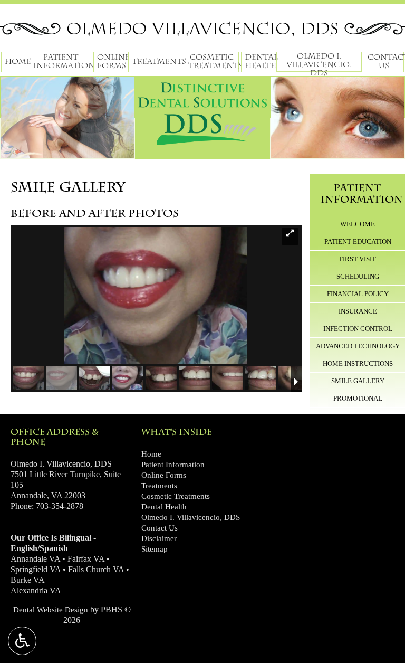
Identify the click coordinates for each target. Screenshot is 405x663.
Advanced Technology (358, 346)
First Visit (357, 259)
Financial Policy (358, 294)
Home (16, 61)
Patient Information (362, 193)
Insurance (358, 311)
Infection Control (357, 329)
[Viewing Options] (22, 641)
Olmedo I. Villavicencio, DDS (190, 517)
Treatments (157, 61)
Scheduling (357, 276)
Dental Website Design (50, 609)
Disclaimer (159, 538)
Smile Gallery (357, 381)
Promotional (357, 398)
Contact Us (159, 528)
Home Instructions (358, 363)
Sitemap (154, 549)
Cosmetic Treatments (175, 496)
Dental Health (164, 507)
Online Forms (163, 475)
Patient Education (357, 241)
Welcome (357, 224)
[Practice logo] (202, 110)
